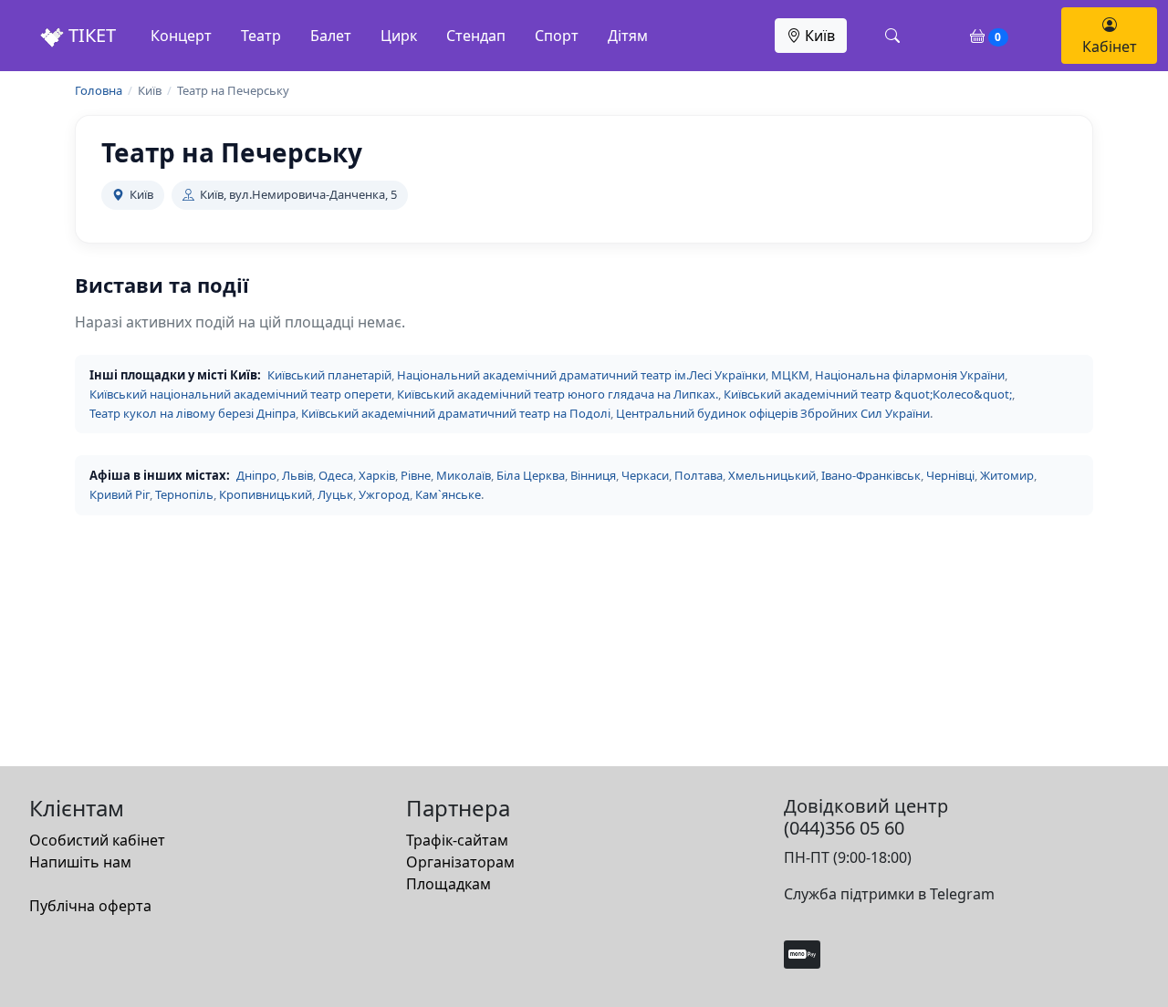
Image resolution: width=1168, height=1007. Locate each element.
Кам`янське (448, 494)
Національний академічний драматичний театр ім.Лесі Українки (581, 375)
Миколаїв (463, 475)
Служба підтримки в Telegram (889, 894)
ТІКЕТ (90, 35)
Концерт (181, 36)
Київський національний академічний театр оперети (240, 394)
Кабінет (1109, 46)
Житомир (1007, 475)
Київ (818, 36)
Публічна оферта (90, 906)
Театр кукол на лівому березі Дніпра (192, 413)
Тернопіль (184, 494)
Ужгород (384, 494)
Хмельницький (772, 475)
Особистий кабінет (97, 840)
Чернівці (950, 475)
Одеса (335, 475)
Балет (330, 36)
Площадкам (448, 884)
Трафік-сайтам (457, 840)
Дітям (628, 36)
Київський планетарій (329, 375)
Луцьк (335, 494)
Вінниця (593, 475)
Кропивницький (265, 494)
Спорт (557, 36)
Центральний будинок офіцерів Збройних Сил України (773, 413)
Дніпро (256, 475)
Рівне (416, 475)
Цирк (399, 36)
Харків (377, 475)
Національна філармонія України (910, 375)
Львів (297, 475)
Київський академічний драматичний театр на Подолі (455, 413)
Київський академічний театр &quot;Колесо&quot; (868, 394)
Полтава (698, 475)
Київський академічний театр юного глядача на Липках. (557, 394)
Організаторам (460, 862)
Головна (98, 90)
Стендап (476, 36)
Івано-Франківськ (871, 475)
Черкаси (645, 475)
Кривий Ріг (119, 494)
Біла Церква (530, 475)
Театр (261, 36)
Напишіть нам (80, 862)
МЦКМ (790, 375)
